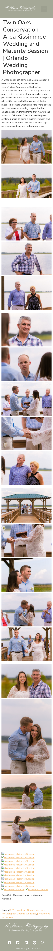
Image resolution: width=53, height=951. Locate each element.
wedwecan (7, 917)
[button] (44, 9)
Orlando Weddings (26, 913)
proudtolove (43, 913)
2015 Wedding (18, 910)
